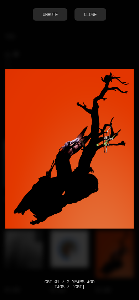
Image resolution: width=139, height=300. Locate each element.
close (90, 14)
